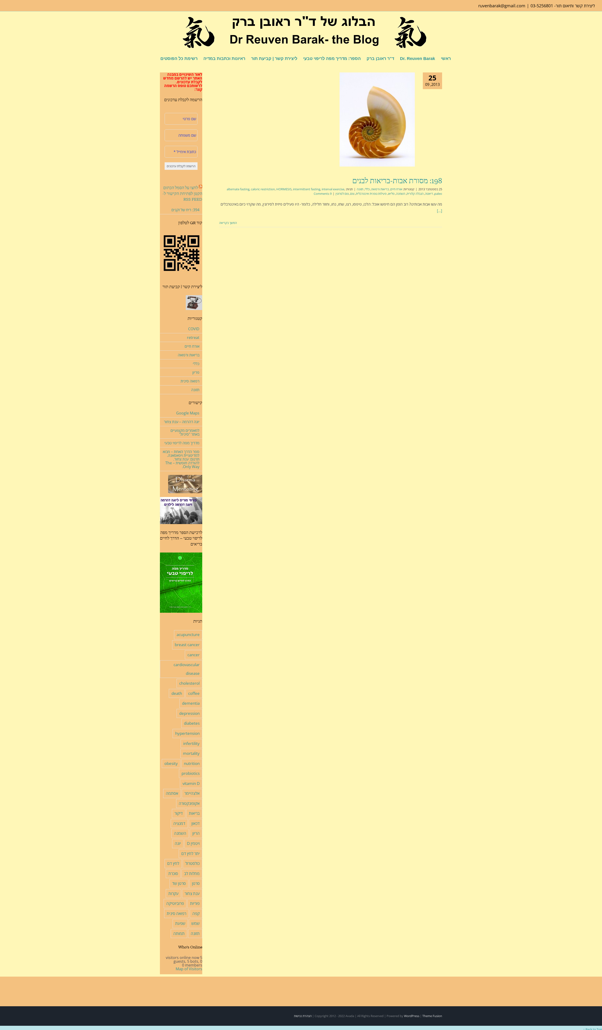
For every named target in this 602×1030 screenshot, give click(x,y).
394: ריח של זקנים (185, 209)
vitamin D (191, 783)
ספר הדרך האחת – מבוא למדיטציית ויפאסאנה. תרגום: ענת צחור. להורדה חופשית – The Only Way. (181, 459)
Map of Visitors (189, 968)
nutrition (192, 763)
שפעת (180, 923)
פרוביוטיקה (175, 903)
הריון (196, 833)
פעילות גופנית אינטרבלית (371, 193)
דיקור (178, 813)
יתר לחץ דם (190, 853)
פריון (195, 372)
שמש (195, 923)
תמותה (179, 933)
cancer (193, 654)
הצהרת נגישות (303, 1016)
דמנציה (179, 823)
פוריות (195, 903)
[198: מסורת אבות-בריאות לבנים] (377, 119)
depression (189, 713)
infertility (191, 743)
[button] (152, 58)
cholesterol (189, 683)
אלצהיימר (192, 793)
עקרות (173, 893)
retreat (193, 337)
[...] (439, 210)
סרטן (196, 883)
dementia (191, 703)
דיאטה (429, 193)
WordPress (411, 1016)
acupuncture (188, 634)
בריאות (194, 813)
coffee (194, 693)
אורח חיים (396, 189)
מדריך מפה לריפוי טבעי (181, 442)
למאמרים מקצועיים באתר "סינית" (184, 432)
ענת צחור (192, 893)
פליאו (391, 193)
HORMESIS (284, 189)
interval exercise (333, 189)
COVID (193, 329)
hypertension (187, 733)
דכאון (195, 823)
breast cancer (187, 644)
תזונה (360, 189)
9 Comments (323, 193)
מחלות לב (192, 873)
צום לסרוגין (342, 193)
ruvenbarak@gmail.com (501, 5)
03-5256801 (542, 5)
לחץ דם (173, 863)
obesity (171, 763)
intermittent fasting (306, 189)
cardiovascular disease (187, 669)
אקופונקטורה (189, 803)
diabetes (192, 723)
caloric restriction (263, 189)
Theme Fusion (432, 1016)
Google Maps (187, 413)
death (176, 693)
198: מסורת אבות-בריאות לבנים (397, 180)
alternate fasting (238, 189)
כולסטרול (192, 863)
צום (352, 193)
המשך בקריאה (228, 223)
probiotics (191, 773)
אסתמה (172, 793)
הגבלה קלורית (415, 193)
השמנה (400, 193)
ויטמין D (193, 843)
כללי (367, 189)
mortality (191, 753)
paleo (438, 193)
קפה (196, 913)
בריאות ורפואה (380, 189)
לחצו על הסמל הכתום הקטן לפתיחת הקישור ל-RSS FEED (182, 193)
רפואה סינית (190, 381)
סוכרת (173, 873)
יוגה (178, 843)
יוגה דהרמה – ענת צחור (181, 421)
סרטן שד (179, 883)
